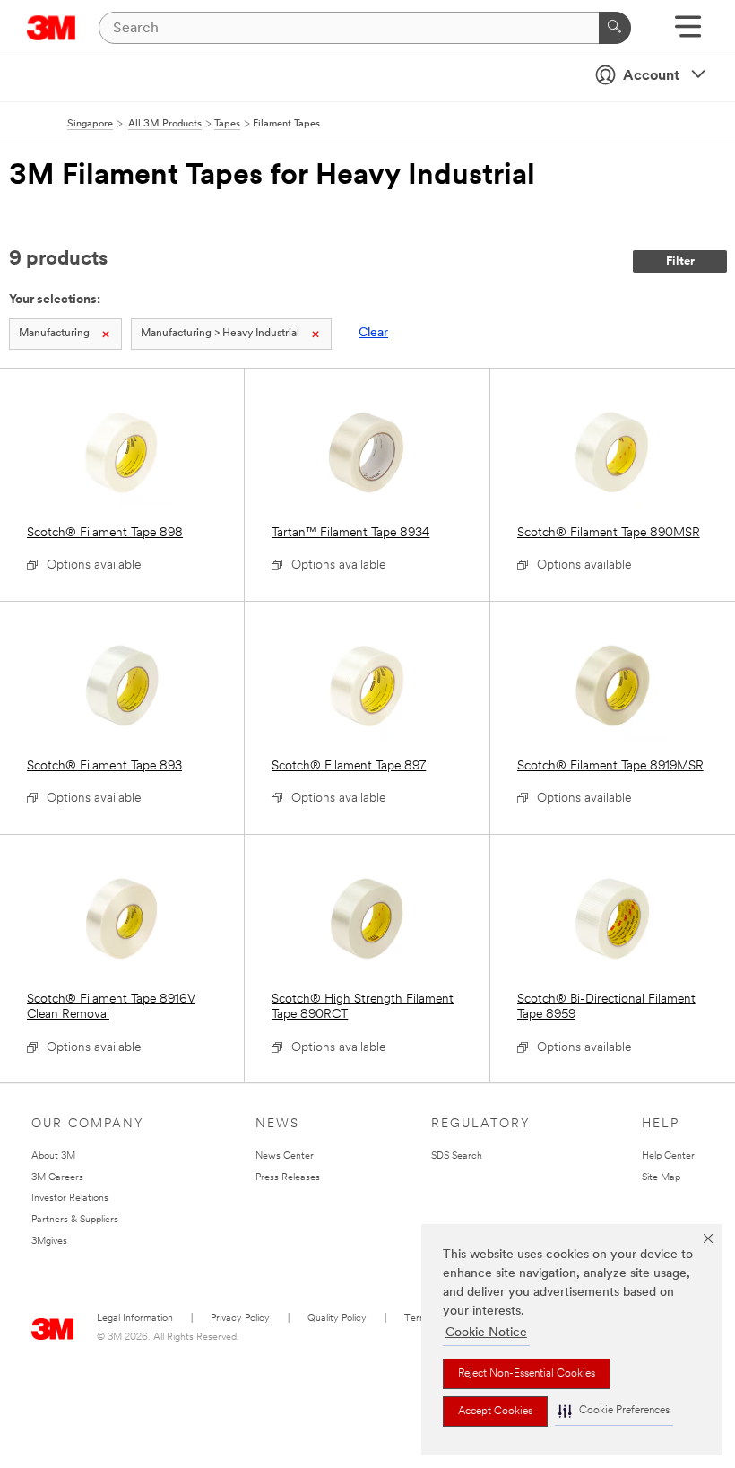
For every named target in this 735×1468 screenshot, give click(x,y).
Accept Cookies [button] (495, 1411)
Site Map (661, 1178)
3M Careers (57, 1178)
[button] (614, 1411)
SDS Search (456, 1156)
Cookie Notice (486, 1333)
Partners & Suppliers (74, 1220)
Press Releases (287, 1178)
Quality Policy (337, 1319)
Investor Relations (69, 1198)
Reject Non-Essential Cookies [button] (526, 1373)
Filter (680, 261)
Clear (373, 333)
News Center (284, 1156)
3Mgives (49, 1241)
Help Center (668, 1156)
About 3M (53, 1156)
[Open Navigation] (688, 32)
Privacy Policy (240, 1319)
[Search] (615, 28)
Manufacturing (54, 333)
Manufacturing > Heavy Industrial (220, 333)
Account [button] (651, 76)
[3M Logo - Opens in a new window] (51, 27)
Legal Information (135, 1319)
